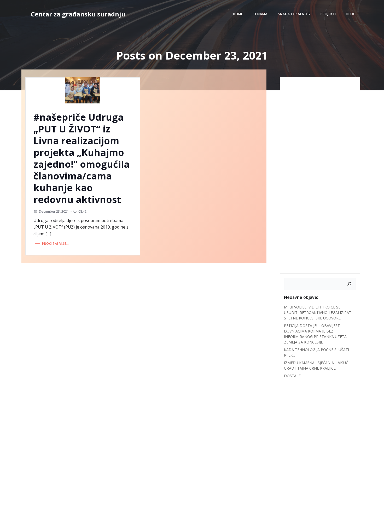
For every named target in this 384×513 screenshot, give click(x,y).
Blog (351, 14)
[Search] (349, 284)
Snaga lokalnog (294, 14)
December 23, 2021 (54, 211)
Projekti (328, 14)
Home (238, 14)
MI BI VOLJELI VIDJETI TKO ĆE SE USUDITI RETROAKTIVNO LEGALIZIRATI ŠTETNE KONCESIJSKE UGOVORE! (318, 312)
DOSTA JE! (292, 375)
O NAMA (260, 14)
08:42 (82, 211)
